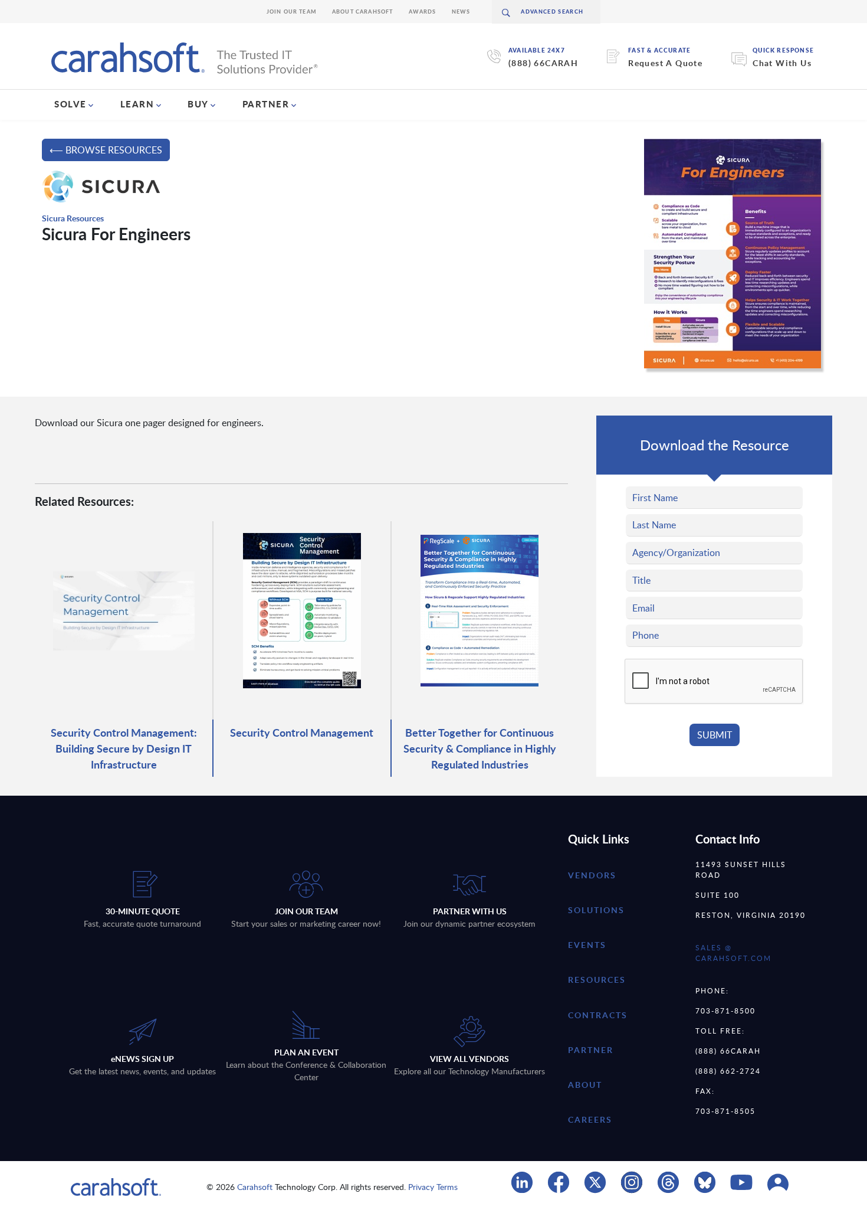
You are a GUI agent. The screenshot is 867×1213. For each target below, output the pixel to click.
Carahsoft (254, 1186)
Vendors (592, 875)
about (585, 1084)
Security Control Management (301, 732)
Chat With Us (782, 62)
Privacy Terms (433, 1186)
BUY (198, 103)
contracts (598, 1015)
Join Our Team (292, 11)
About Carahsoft (362, 11)
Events (587, 944)
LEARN (137, 103)
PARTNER (266, 103)
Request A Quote (665, 62)
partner (590, 1049)
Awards (422, 11)
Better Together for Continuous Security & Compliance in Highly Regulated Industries (479, 748)
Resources (597, 979)
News (461, 11)
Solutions (596, 910)
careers (590, 1119)
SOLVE (70, 103)
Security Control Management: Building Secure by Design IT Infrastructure (124, 748)
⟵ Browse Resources (106, 149)
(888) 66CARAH (543, 62)
